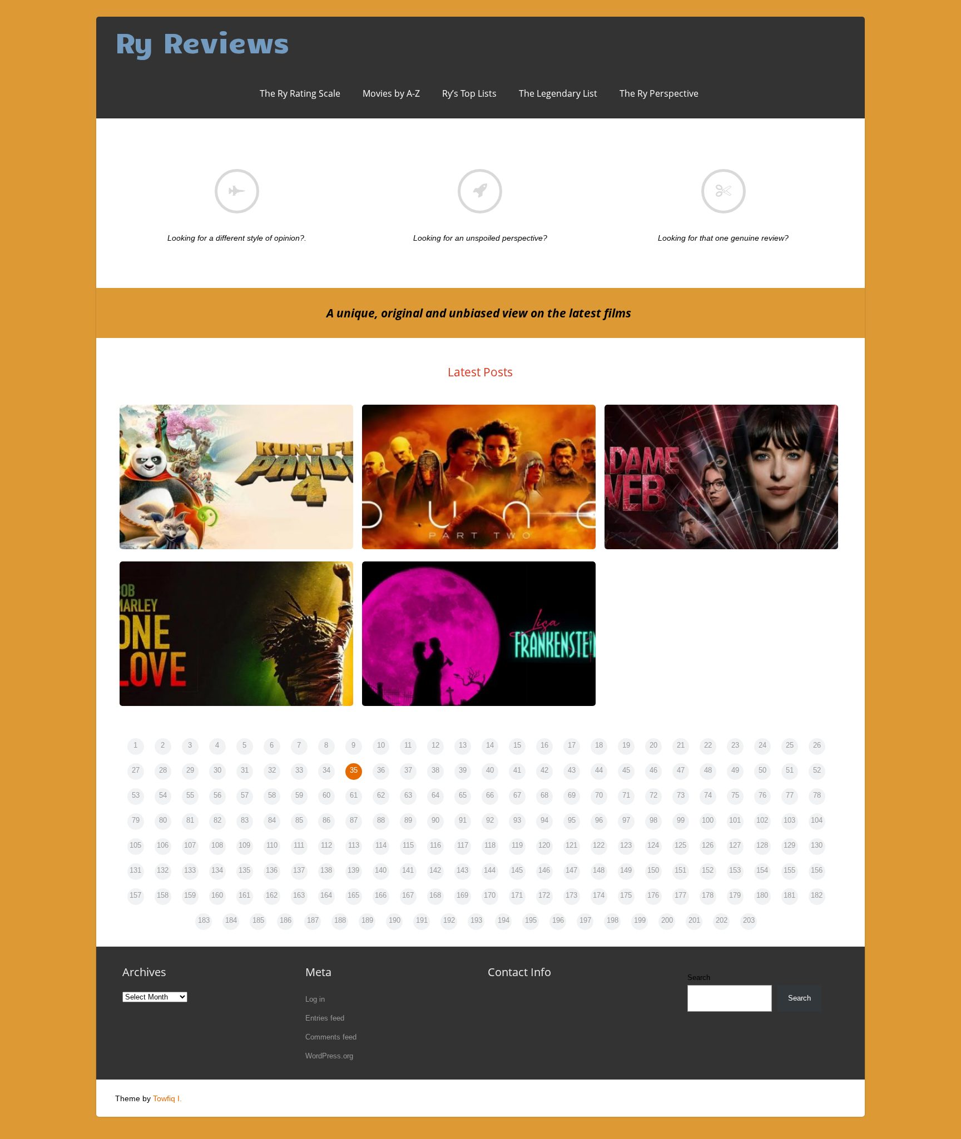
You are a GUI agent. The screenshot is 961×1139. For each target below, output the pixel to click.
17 (572, 745)
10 (381, 745)
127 (735, 845)
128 (762, 845)
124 (653, 845)
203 (749, 920)
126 (708, 845)
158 (163, 895)
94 (544, 820)
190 (394, 920)
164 (326, 895)
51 (790, 770)
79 (136, 820)
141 (408, 870)
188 (340, 920)
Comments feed (330, 1037)
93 (517, 820)
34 (326, 770)
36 (381, 770)
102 (762, 820)
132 (163, 870)
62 (381, 795)
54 (163, 795)
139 (353, 870)
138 (326, 870)
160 (217, 895)
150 (653, 870)
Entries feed (324, 1018)
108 (217, 845)
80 (163, 820)
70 (599, 795)
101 (735, 820)
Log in (315, 999)
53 (136, 795)
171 (517, 895)
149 (626, 870)
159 (190, 895)
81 (190, 820)
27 (136, 770)
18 (599, 745)
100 (708, 820)
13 (463, 745)
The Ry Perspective (659, 93)
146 (544, 870)
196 (558, 920)
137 (299, 870)
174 (599, 895)
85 (299, 820)
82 (217, 820)
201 (694, 920)
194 (503, 920)
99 (681, 820)
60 (326, 795)
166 (381, 895)
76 (762, 795)
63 (408, 795)
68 (544, 795)
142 (435, 870)
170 (490, 895)
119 (517, 845)
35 (354, 770)
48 (708, 770)
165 (353, 895)
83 (245, 820)
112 (326, 845)
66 (490, 795)
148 (599, 870)
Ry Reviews (202, 41)
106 (163, 845)
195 (531, 920)
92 (490, 820)
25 (790, 745)
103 (789, 820)
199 (640, 920)
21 (681, 745)
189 (367, 920)
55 (190, 795)
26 (817, 745)
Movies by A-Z (391, 93)
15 (517, 745)
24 (762, 745)
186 (285, 920)
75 (735, 795)
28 (163, 770)
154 (762, 870)
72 (653, 795)
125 (680, 845)
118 (490, 845)
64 (435, 795)
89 (408, 820)
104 (817, 820)
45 (626, 770)
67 (517, 795)
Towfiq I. (167, 1098)
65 (463, 795)
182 (817, 895)
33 (299, 770)
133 (190, 870)
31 (245, 770)
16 (544, 745)
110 (272, 845)
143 (462, 870)
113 (353, 845)
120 (544, 845)
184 (231, 920)
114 (381, 845)
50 (762, 770)
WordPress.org (329, 1056)
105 (135, 845)
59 (299, 795)
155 (789, 870)
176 (653, 895)
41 (517, 770)
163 (299, 895)
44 (599, 770)
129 (789, 845)
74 (708, 795)
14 (490, 745)
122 (599, 845)
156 (817, 870)
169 (462, 895)
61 (354, 795)
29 (190, 770)
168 (435, 895)
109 (244, 845)
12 (435, 745)
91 (463, 820)
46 (653, 770)
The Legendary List (558, 93)
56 (217, 795)
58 (272, 795)
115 (408, 845)
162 (272, 895)
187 (313, 920)
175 (626, 895)
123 (626, 845)
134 (217, 870)
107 (190, 845)
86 (326, 820)
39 (463, 770)
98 (653, 820)
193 (476, 920)
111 (299, 845)
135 (244, 870)
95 (572, 820)
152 (708, 870)
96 (599, 820)
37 (408, 770)
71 (626, 795)
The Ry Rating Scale (300, 93)
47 (681, 770)
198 (612, 920)
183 (204, 920)
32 (272, 770)
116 (435, 845)
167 (408, 895)
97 (626, 820)
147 (571, 870)
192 (449, 920)
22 (708, 745)
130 (817, 845)
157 (135, 895)
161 (244, 895)
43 (572, 770)
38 (435, 770)
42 (544, 770)
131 (135, 870)
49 (735, 770)
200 (667, 920)
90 (435, 820)
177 (680, 895)
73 (681, 795)
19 (626, 745)
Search (698, 977)
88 (381, 820)
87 (354, 820)
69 (572, 795)
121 (571, 845)
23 (735, 745)
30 (217, 770)
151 (680, 870)
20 (653, 745)
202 (721, 920)
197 (585, 920)
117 (462, 845)
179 (735, 895)
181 (789, 895)
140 (381, 870)
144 (490, 870)
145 (517, 870)
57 (245, 795)
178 (708, 895)
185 (258, 920)
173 (571, 895)
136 (272, 870)
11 (408, 745)
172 (544, 895)
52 (817, 770)
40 (490, 770)
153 (735, 870)
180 (762, 895)
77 (790, 795)
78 (817, 795)
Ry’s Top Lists (469, 93)
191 (422, 920)
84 (272, 820)
